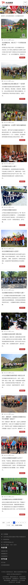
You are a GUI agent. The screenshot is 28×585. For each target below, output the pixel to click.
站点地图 (18, 582)
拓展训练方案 (4, 551)
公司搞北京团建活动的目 (9, 210)
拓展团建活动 (4, 553)
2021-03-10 (6, 496)
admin (12, 40)
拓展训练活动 (14, 580)
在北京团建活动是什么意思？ (10, 251)
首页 (4, 16)
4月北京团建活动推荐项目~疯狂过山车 (13, 375)
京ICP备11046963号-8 (15, 574)
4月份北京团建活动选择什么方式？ (12, 458)
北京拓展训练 (6, 576)
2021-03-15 (6, 290)
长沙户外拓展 (22, 580)
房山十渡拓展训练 (7, 578)
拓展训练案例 (23, 578)
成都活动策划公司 (14, 576)
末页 (13, 525)
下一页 (8, 525)
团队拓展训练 (7, 580)
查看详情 (22, 57)
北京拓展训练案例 (10, 16)
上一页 (8, 522)
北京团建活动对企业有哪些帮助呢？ (12, 499)
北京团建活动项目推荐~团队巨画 (12, 334)
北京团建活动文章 (19, 16)
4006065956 (6, 539)
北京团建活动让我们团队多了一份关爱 (13, 84)
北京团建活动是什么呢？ (9, 166)
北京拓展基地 (4, 556)
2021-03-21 (6, 163)
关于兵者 (4, 559)
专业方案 (4, 547)
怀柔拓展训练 (22, 576)
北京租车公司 (12, 582)
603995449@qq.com (8, 542)
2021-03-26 (6, 40)
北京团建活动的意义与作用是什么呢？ (13, 292)
